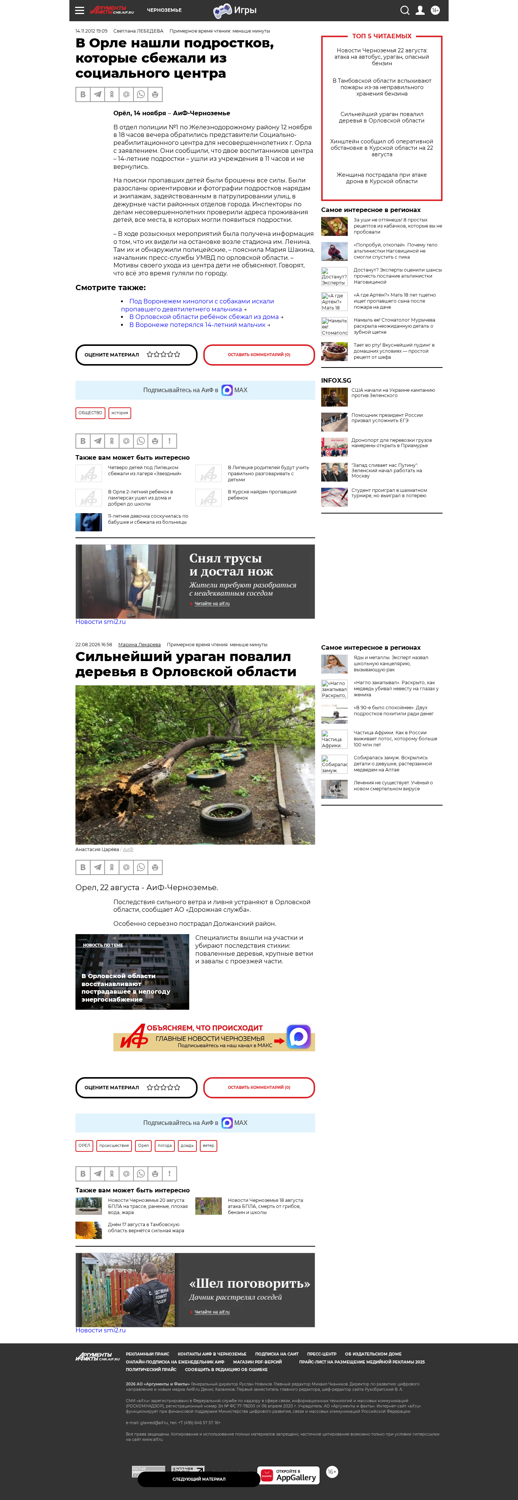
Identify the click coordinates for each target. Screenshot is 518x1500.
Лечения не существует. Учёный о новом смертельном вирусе (393, 786)
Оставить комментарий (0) (259, 354)
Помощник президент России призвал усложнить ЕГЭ (387, 418)
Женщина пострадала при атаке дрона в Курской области (382, 178)
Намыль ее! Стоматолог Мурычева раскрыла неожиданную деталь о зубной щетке (394, 326)
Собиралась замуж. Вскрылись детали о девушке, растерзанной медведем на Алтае (393, 764)
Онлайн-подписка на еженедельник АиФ (175, 1362)
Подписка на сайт (276, 1354)
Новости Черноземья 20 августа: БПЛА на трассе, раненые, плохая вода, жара (148, 1206)
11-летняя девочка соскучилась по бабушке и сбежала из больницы (148, 519)
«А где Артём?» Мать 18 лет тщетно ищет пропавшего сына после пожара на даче (395, 301)
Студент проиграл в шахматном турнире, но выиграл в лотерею (389, 493)
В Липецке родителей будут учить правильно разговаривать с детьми (268, 473)
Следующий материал (199, 1479)
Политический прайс (151, 1369)
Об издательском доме (373, 1354)
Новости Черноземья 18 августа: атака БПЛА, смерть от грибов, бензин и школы (266, 1206)
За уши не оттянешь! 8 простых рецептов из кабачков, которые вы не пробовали (398, 226)
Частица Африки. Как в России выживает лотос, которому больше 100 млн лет (395, 739)
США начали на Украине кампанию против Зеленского (393, 393)
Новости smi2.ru (100, 621)
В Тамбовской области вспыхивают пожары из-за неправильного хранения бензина (382, 87)
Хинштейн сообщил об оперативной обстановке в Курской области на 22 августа (381, 148)
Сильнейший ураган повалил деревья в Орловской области (382, 117)
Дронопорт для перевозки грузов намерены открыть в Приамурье (392, 443)
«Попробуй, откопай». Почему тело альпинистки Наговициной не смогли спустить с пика (396, 251)
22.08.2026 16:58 (93, 644)
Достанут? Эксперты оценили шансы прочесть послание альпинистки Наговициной (398, 276)
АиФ (128, 849)
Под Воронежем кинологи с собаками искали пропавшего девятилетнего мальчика (197, 305)
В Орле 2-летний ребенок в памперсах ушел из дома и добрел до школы (140, 498)
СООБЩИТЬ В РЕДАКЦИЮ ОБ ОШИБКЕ (226, 1369)
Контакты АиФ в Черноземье (212, 1354)
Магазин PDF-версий (257, 1362)
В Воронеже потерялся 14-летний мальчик (197, 324)
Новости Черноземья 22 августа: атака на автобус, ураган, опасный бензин (381, 57)
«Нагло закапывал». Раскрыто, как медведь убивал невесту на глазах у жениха (396, 688)
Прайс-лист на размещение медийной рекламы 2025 (362, 1362)
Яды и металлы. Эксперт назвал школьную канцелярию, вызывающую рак (391, 663)
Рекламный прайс (147, 1354)
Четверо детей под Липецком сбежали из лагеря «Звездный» (145, 470)
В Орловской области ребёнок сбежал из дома (204, 316)
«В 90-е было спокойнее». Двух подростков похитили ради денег (394, 710)
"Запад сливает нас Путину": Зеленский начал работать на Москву (387, 471)
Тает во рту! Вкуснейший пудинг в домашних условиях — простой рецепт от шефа (394, 351)
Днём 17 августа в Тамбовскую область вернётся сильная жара (146, 1227)
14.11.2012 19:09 (91, 31)
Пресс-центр (321, 1354)
